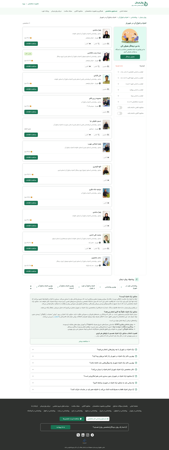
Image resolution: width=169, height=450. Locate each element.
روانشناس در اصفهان (120, 411)
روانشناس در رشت (63, 411)
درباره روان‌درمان (56, 11)
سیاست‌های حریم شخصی (61, 406)
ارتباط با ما (34, 406)
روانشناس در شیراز (105, 411)
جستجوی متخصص (111, 11)
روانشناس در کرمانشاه (34, 411)
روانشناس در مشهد (91, 411)
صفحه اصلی (123, 11)
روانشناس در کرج (77, 411)
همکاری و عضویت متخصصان (94, 11)
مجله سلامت (68, 11)
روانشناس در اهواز (49, 411)
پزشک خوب (45, 11)
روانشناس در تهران (135, 411)
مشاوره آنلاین (78, 11)
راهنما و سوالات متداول (120, 406)
